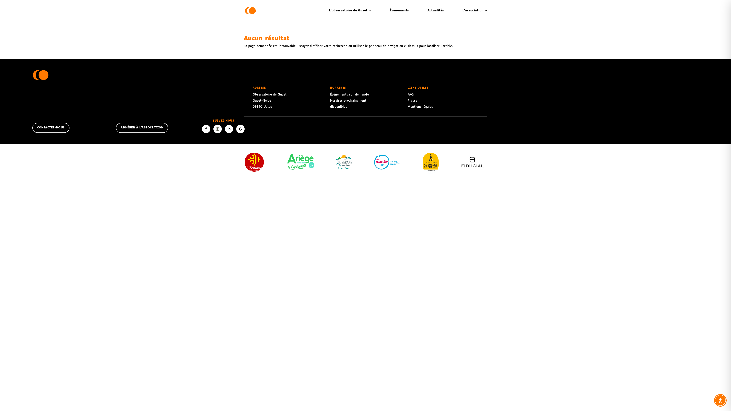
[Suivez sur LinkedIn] (229, 129)
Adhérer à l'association (142, 127)
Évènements (399, 10)
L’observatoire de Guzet (348, 10)
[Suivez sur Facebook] (206, 129)
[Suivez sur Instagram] (217, 129)
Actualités (435, 10)
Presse (412, 100)
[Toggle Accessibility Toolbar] (720, 400)
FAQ (411, 94)
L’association (473, 10)
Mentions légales (420, 106)
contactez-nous (51, 127)
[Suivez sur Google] (240, 129)
